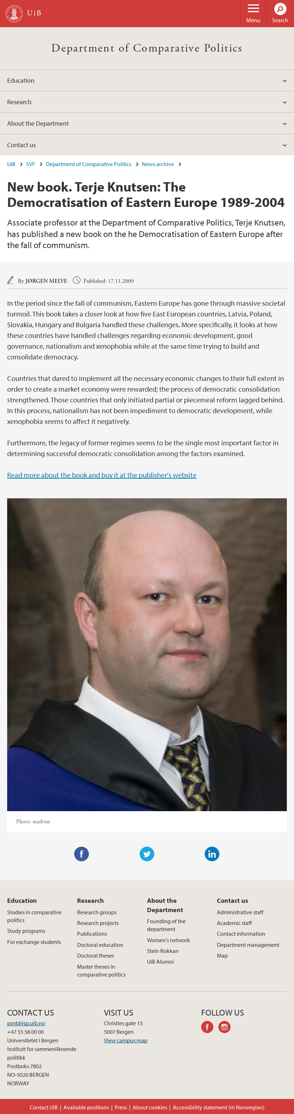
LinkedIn (212, 854)
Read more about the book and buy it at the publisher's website (101, 474)
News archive (158, 164)
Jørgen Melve (46, 281)
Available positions (86, 1107)
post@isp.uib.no (26, 1023)
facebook (209, 1028)
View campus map (125, 1040)
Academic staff (234, 922)
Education (20, 80)
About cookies (150, 1107)
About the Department (38, 123)
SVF (30, 164)
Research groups (97, 912)
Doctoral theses (95, 955)
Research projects (98, 922)
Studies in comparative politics (34, 916)
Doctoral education (100, 944)
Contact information (241, 933)
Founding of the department (166, 925)
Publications (92, 933)
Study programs (26, 930)
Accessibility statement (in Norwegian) (219, 1107)
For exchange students (34, 941)
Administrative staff (240, 912)
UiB (11, 164)
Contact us (21, 145)
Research (19, 102)
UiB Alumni (160, 961)
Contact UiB (44, 1107)
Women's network (168, 940)
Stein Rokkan (163, 950)
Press (121, 1107)
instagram (227, 1028)
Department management (248, 944)
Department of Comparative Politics (147, 48)
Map (222, 955)
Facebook (81, 854)
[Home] (14, 13)
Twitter (147, 854)
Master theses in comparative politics (101, 970)
